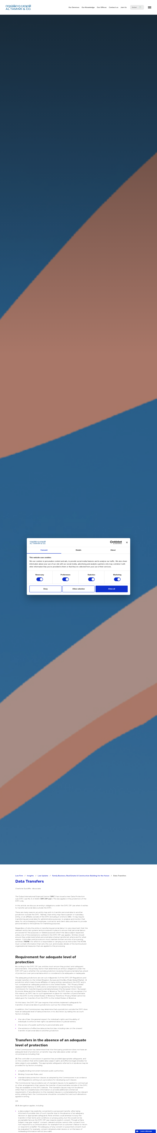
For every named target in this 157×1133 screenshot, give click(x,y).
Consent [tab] (44, 550)
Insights (30, 875)
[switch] (65, 579)
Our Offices (102, 7)
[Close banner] (127, 542)
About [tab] (113, 550)
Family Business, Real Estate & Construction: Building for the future (80, 875)
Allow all (111, 589)
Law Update (43, 875)
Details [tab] (78, 550)
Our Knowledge (88, 7)
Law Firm (19, 875)
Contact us (113, 7)
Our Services (74, 7)
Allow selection (78, 589)
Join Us (124, 7)
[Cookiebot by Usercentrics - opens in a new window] (112, 542)
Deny (45, 589)
